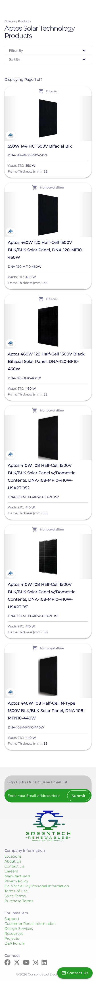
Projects (11, 938)
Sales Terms (15, 896)
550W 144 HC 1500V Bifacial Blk (40, 146)
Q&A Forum (14, 943)
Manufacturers (17, 876)
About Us (12, 861)
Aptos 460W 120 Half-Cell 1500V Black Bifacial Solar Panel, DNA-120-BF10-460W (46, 361)
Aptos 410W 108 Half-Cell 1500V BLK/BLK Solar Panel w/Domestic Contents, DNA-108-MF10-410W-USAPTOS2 (41, 476)
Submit (79, 796)
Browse (9, 21)
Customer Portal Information (30, 923)
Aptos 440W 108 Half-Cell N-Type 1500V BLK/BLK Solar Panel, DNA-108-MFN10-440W (46, 711)
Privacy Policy (16, 881)
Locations (13, 856)
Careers (11, 871)
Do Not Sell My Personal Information (36, 886)
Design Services (18, 928)
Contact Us (14, 866)
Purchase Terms (18, 901)
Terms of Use (16, 891)
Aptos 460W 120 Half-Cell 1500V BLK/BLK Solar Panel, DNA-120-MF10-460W (45, 250)
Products (24, 21)
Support (11, 919)
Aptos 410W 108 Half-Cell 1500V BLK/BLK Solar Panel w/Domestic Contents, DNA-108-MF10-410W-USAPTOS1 (41, 595)
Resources (13, 933)
